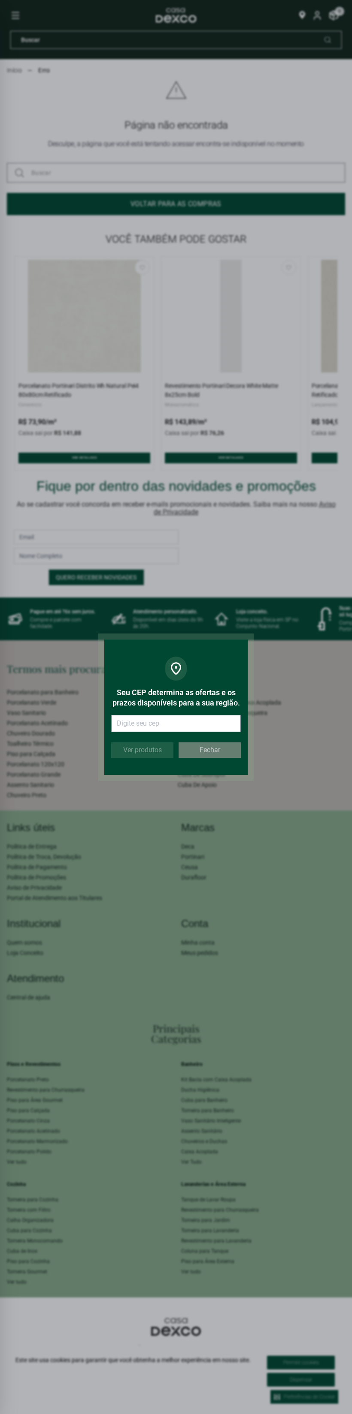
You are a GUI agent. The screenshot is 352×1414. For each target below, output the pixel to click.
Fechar (210, 750)
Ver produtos (142, 750)
